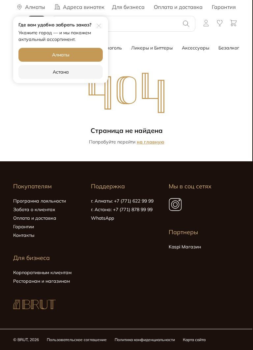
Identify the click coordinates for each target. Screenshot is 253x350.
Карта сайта (194, 339)
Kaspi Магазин (185, 247)
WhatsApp (102, 218)
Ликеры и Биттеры (152, 48)
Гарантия (224, 7)
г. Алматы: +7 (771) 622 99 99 (122, 201)
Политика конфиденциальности (145, 339)
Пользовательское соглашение (77, 339)
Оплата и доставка (178, 7)
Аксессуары (195, 48)
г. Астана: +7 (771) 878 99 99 (122, 209)
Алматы (61, 55)
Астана (61, 72)
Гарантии (23, 227)
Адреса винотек (83, 7)
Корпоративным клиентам (42, 272)
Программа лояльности (39, 201)
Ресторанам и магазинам (41, 281)
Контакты (23, 235)
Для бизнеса (128, 7)
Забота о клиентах (34, 209)
